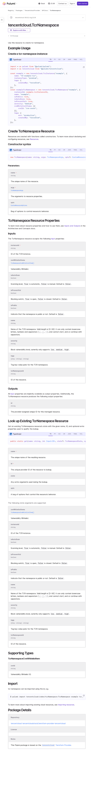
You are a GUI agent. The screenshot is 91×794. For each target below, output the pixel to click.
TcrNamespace (55, 10)
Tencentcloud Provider (32, 10)
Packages (19, 10)
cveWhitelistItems (18, 260)
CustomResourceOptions (19, 205)
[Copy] (84, 67)
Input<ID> (50, 441)
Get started (82, 3)
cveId (13, 666)
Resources (34, 139)
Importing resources (66, 705)
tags (12, 356)
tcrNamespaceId (17, 371)
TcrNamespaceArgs (55, 157)
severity (14, 341)
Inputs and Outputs (72, 226)
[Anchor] (61, 25)
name (13, 320)
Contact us (62, 3)
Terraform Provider (56, 745)
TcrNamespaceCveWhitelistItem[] (22, 263)
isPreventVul (16, 290)
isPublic (14, 305)
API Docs (45, 10)
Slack (43, 3)
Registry (11, 10)
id (11, 403)
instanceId (15, 245)
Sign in (72, 3)
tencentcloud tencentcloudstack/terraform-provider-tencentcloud (38, 723)
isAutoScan (15, 275)
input (53, 239)
